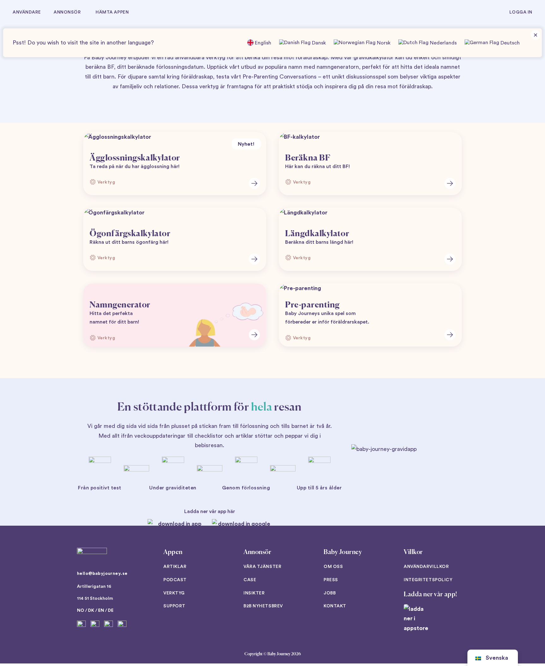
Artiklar (174, 566)
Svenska (497, 658)
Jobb (330, 593)
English (262, 42)
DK (91, 610)
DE (111, 610)
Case (249, 580)
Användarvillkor (426, 566)
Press (331, 580)
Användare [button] (27, 12)
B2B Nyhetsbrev (263, 606)
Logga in (520, 12)
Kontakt (335, 606)
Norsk (383, 42)
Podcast (175, 580)
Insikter (254, 593)
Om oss (333, 566)
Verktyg (174, 593)
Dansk (318, 42)
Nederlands (443, 42)
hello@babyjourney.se (102, 573)
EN (101, 610)
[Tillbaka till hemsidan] (273, 12)
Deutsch (509, 42)
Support (174, 606)
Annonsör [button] (67, 12)
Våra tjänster (262, 566)
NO (80, 610)
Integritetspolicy (428, 580)
